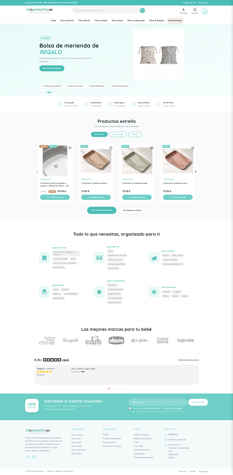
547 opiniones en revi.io (188, 360)
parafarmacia (77, 453)
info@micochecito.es (177, 439)
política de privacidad (173, 408)
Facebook (27, 457)
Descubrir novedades (52, 68)
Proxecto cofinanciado (112, 438)
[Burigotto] (70, 340)
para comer (76, 438)
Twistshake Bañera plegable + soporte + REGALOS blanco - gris (54, 184)
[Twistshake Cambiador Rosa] (177, 160)
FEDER (105, 434)
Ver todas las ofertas (132, 210)
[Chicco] (116, 341)
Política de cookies (141, 434)
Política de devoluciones (144, 457)
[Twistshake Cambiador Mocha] (96, 160)
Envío (136, 442)
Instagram (33, 457)
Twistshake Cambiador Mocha (94, 183)
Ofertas (135, 134)
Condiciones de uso (142, 450)
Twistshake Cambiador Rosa (175, 183)
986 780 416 (190, 2)
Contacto (204, 2)
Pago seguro (139, 453)
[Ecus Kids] (163, 341)
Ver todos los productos (101, 210)
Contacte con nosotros (112, 446)
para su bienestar (79, 450)
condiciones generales (151, 408)
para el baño (77, 446)
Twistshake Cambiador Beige (134, 183)
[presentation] (37, 171)
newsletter (73, 2)
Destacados (118, 134)
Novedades (99, 134)
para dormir (76, 442)
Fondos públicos (109, 442)
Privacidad (182, 471)
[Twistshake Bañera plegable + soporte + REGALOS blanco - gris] (55, 160)
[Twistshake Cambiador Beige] (137, 160)
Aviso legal (138, 446)
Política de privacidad (142, 438)
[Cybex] (139, 340)
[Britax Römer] (47, 340)
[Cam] (93, 340)
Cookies (192, 471)
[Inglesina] (186, 340)
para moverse (77, 434)
